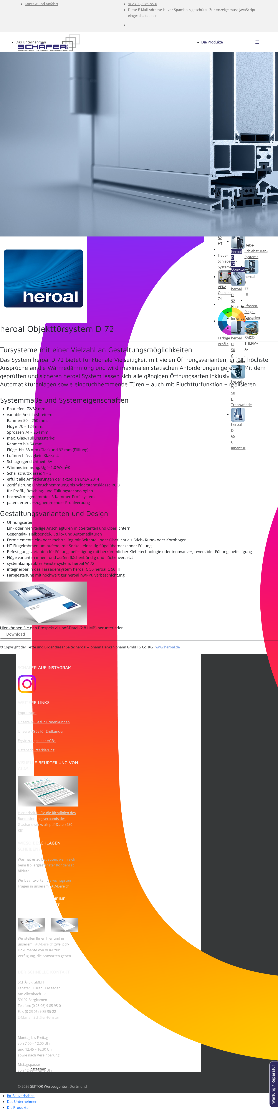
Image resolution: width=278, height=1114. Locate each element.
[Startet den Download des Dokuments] (48, 790)
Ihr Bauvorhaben (21, 1095)
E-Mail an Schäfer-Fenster (38, 1017)
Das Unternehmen (31, 42)
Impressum (27, 712)
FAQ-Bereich (60, 886)
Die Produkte (212, 42)
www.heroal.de (168, 647)
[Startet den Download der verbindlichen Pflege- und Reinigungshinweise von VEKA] (31, 924)
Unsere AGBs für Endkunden (41, 731)
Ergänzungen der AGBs (37, 740)
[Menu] (257, 42)
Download (15, 634)
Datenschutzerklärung (36, 750)
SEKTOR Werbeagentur (49, 1086)
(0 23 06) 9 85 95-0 (142, 4)
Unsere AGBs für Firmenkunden (44, 722)
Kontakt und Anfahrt (41, 4)
